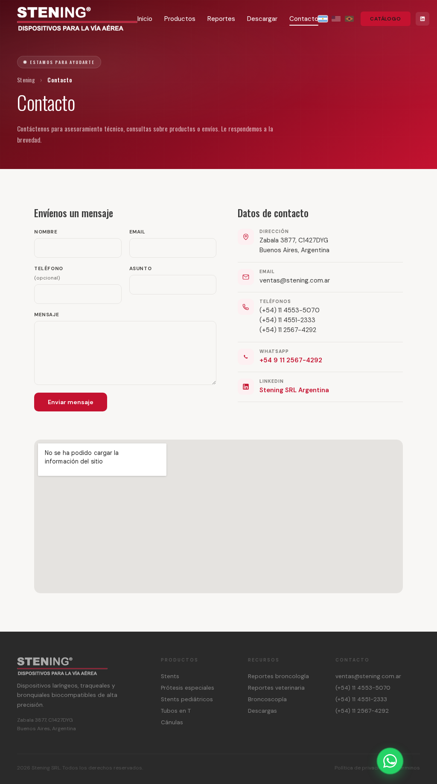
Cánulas (172, 722)
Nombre (46, 232)
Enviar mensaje (70, 402)
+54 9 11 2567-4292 (290, 360)
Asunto (140, 268)
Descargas (262, 710)
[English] (336, 19)
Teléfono (48, 273)
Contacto (303, 19)
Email (137, 232)
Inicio (144, 19)
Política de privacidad (361, 767)
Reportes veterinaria (276, 687)
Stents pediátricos (187, 699)
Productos (179, 19)
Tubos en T (176, 710)
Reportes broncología (278, 676)
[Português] (349, 19)
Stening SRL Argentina (294, 390)
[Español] (322, 19)
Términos (408, 767)
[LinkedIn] (422, 19)
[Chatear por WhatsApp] (390, 761)
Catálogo (385, 18)
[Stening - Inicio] (77, 19)
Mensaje (46, 315)
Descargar (262, 19)
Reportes (221, 19)
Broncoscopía (267, 699)
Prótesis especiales (187, 687)
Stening (26, 79)
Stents (170, 676)
